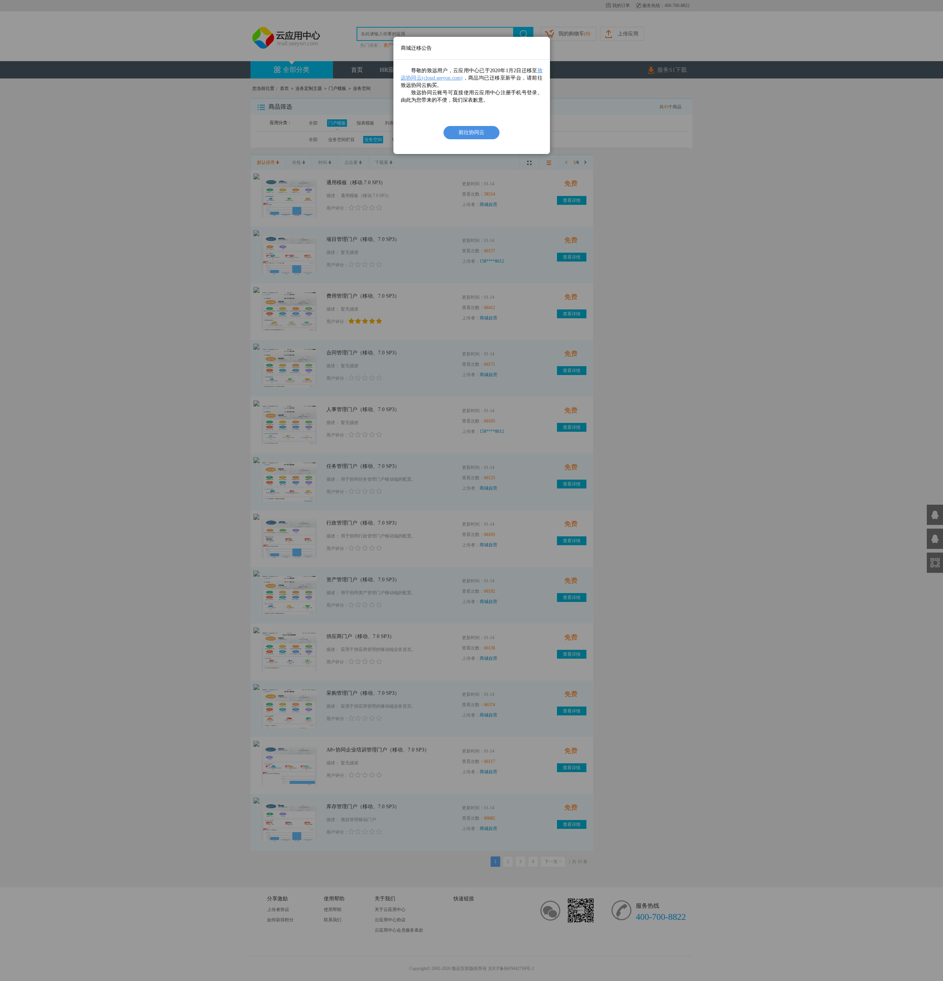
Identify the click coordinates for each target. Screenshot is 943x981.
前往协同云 (471, 132)
